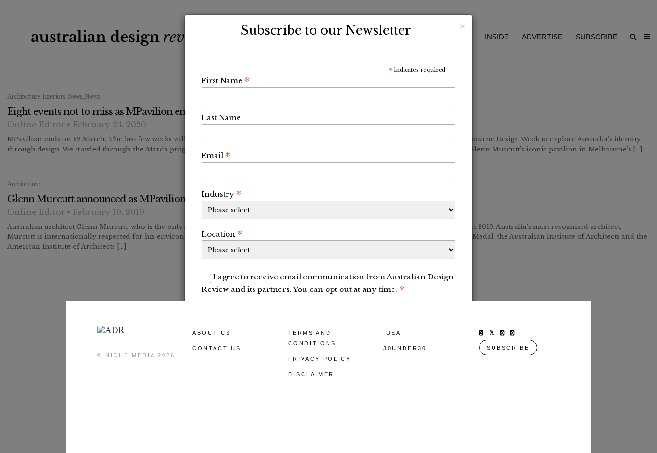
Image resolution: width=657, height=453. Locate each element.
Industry (221, 194)
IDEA (392, 333)
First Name (226, 80)
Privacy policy (319, 359)
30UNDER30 (405, 348)
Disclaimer (311, 374)
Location (222, 233)
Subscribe (508, 348)
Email (216, 155)
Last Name (221, 117)
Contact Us (216, 348)
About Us (211, 333)
